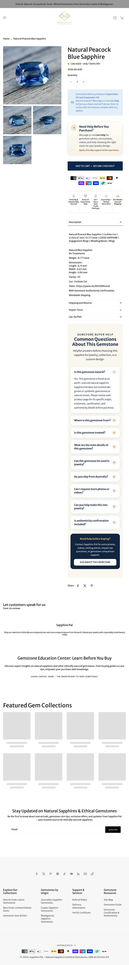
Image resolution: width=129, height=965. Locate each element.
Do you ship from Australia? (91, 476)
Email (14, 829)
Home (6, 38)
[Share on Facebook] (77, 585)
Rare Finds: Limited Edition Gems (17, 909)
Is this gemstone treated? (89, 432)
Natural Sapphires (55, 957)
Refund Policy (79, 899)
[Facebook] (36, 873)
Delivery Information (78, 906)
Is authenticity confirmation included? (91, 522)
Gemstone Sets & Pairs (15, 915)
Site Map (108, 899)
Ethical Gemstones (77, 957)
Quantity (72, 75)
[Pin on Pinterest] (91, 585)
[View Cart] (121, 17)
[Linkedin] (78, 873)
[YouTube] (71, 873)
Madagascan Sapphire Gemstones (47, 918)
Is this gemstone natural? (89, 371)
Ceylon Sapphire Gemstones (49, 909)
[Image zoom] (32, 75)
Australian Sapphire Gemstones (51, 901)
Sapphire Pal (36, 957)
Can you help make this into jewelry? (91, 506)
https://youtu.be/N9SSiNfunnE (93, 286)
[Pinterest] (50, 873)
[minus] (71, 82)
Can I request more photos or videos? (91, 490)
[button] (95, 166)
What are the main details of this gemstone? (91, 446)
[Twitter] (43, 873)
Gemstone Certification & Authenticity (111, 912)
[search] (114, 17)
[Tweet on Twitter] (84, 585)
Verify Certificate (81, 912)
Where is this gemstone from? (92, 420)
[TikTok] (64, 873)
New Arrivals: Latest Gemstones (13, 901)
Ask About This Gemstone (95, 562)
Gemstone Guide (113, 904)
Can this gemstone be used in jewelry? (91, 462)
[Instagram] (57, 873)
